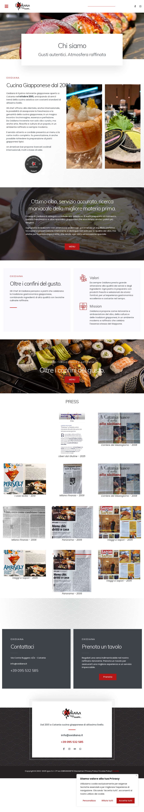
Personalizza (89, 800)
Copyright (29, 771)
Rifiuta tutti (107, 800)
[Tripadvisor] (75, 749)
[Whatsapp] (80, 749)
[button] (6, 6)
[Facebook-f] (135, 6)
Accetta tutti (125, 800)
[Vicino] (136, 775)
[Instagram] (140, 6)
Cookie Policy (105, 771)
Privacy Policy (91, 771)
